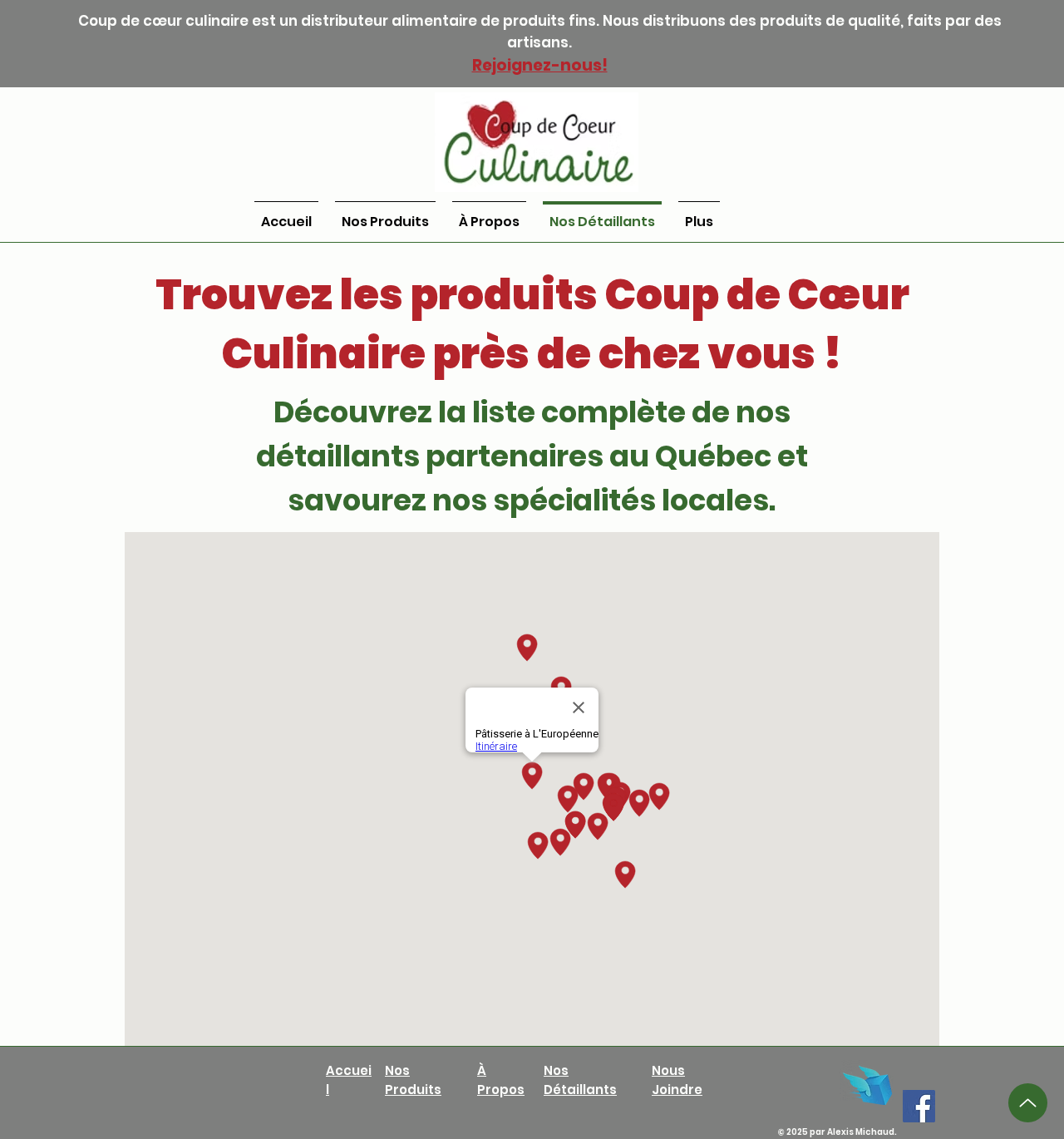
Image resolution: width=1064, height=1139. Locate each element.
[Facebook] (919, 1106)
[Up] (1027, 1102)
